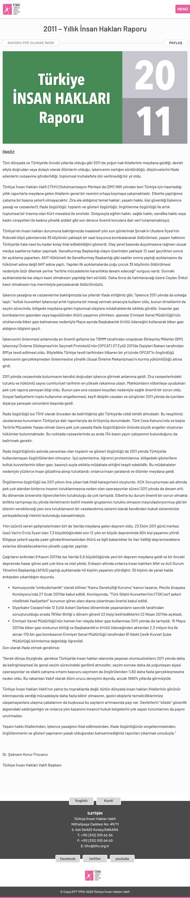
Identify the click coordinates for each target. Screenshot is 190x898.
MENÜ (182, 9)
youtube (122, 859)
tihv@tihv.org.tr (97, 846)
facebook (68, 859)
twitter (95, 859)
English (81, 801)
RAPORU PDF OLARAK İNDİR (31, 43)
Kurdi (108, 801)
